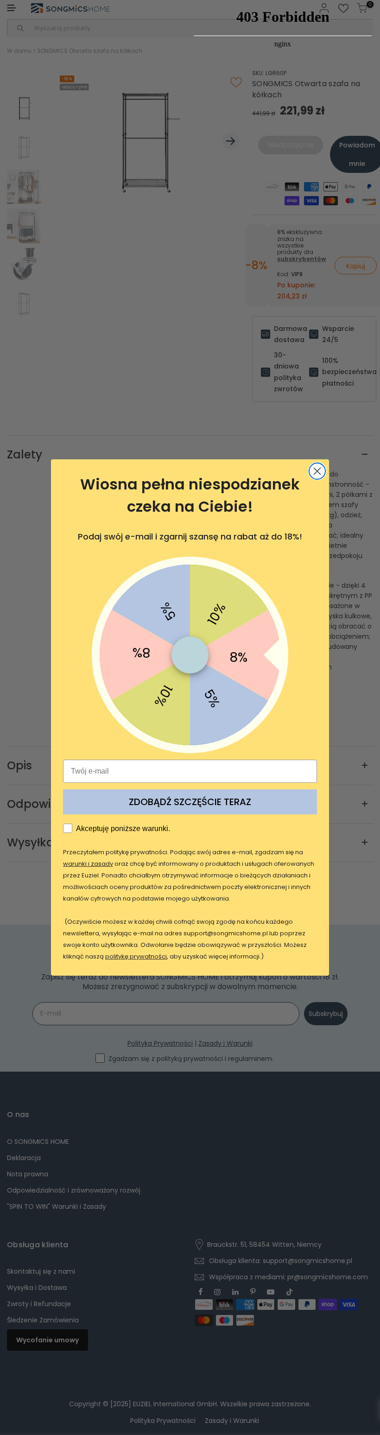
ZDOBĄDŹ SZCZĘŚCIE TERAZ (190, 801)
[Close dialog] (317, 471)
